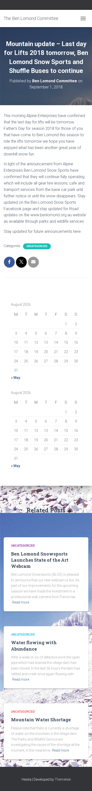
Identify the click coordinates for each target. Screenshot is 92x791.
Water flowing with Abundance (34, 646)
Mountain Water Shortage (41, 720)
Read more (20, 602)
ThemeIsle (63, 779)
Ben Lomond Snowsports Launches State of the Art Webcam (39, 560)
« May (15, 378)
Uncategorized (36, 246)
